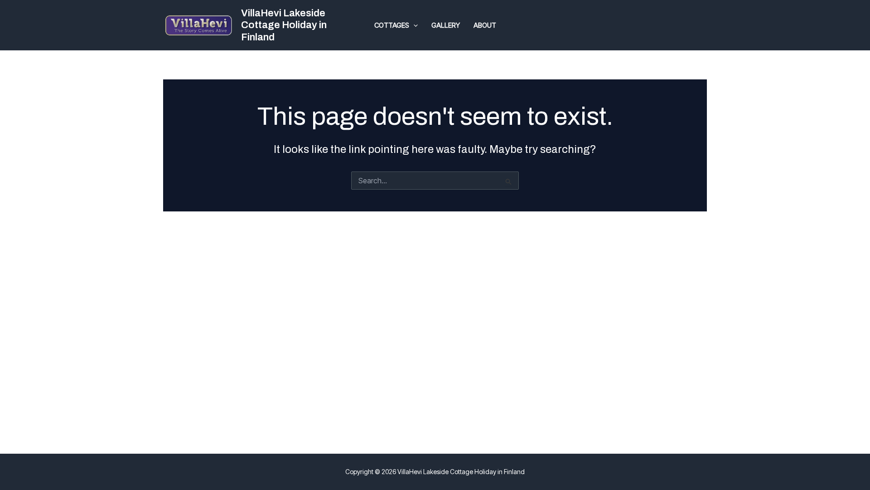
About (485, 25)
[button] (413, 25)
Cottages (391, 25)
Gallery (445, 25)
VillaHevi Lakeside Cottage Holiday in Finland (284, 25)
